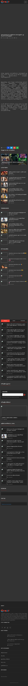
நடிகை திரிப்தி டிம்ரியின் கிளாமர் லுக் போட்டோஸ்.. (17, 201)
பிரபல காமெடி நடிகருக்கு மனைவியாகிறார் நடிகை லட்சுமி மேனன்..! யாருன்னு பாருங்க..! (16, 342)
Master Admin (11, 37)
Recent (14, 320)
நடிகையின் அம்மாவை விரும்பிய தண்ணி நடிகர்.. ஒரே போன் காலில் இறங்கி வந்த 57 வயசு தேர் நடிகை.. (16, 354)
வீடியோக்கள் (4, 652)
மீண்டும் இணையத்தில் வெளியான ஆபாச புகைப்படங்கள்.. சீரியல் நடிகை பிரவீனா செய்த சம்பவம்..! (16, 331)
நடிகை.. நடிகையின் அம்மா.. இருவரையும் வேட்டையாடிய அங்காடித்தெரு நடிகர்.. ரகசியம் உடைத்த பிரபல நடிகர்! (16, 372)
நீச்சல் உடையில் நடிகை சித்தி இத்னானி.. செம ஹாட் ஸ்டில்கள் (17, 213)
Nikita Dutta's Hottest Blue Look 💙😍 (15, 264)
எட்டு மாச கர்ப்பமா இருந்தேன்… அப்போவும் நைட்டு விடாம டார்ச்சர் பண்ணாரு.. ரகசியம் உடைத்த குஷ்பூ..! (16, 337)
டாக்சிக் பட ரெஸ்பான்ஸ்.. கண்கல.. (10, 417)
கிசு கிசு (3, 656)
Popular (5, 320)
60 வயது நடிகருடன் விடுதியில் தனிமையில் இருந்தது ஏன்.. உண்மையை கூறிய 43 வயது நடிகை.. (16, 377)
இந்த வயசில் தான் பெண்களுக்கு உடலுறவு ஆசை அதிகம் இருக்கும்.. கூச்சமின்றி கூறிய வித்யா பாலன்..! (16, 325)
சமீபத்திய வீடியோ (5, 402)
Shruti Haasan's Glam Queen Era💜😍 (15, 275)
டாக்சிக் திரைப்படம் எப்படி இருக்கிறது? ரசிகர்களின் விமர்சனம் (17, 219)
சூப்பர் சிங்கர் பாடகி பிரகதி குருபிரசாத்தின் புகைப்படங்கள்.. (18, 195)
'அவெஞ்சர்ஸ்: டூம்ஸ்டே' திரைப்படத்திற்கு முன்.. (13, 162)
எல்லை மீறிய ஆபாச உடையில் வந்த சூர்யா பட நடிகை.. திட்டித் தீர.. (16, 241)
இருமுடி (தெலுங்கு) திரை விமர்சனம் (14, 446)
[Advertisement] (14, 18)
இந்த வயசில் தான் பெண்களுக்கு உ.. (15, 635)
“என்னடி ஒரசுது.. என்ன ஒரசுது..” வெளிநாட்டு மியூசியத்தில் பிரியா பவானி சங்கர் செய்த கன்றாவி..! (16, 360)
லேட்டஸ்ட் (3, 662)
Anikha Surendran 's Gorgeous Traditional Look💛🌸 (17, 282)
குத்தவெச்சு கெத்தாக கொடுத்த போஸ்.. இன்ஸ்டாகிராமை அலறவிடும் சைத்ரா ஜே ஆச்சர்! (15, 471)
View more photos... (4, 676)
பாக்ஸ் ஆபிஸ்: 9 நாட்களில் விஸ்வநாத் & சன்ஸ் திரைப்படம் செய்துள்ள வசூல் (15, 464)
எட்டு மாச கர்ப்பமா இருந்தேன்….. (14, 644)
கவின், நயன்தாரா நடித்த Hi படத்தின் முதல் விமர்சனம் (17, 172)
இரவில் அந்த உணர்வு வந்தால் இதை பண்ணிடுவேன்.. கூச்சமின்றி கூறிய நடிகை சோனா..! (16, 366)
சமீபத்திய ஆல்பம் (5, 384)
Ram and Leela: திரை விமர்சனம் (13, 475)
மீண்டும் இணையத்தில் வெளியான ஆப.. (16, 639)
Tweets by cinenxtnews (6, 504)
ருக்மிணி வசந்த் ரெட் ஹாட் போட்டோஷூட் (17, 235)
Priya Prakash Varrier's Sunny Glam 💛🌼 (16, 270)
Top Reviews (23, 320)
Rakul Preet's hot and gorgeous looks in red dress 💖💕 (17, 259)
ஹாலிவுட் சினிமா (5, 659)
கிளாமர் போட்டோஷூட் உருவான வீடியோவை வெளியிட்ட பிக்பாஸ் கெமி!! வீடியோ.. (15, 442)
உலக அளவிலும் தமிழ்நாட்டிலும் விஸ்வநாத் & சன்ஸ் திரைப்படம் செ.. (16, 189)
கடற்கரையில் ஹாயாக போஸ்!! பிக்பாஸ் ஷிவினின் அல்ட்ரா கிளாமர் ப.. (17, 178)
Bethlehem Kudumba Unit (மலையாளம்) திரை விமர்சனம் (16, 458)
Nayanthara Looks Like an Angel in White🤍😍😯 (17, 253)
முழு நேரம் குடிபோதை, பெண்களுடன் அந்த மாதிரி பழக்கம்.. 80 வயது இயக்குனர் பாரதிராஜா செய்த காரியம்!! (16, 348)
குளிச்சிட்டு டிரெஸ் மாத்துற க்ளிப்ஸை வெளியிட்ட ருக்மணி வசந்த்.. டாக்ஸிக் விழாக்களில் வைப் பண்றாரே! (15, 482)
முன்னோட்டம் (4, 665)
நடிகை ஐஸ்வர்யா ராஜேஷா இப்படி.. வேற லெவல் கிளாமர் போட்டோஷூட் (15, 452)
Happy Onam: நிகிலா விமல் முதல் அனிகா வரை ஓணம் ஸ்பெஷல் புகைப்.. (17, 230)
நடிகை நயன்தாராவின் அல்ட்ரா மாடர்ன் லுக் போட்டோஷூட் (17, 184)
